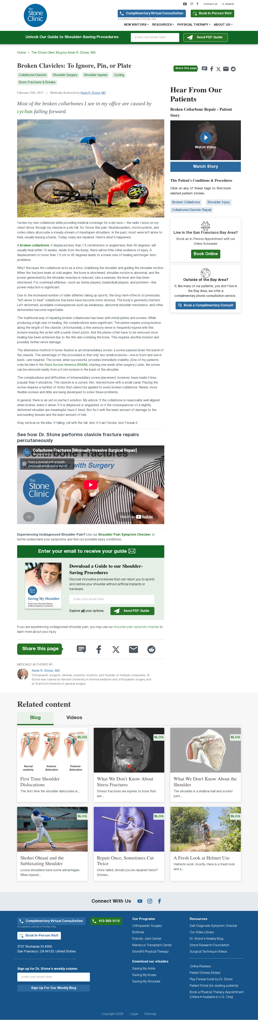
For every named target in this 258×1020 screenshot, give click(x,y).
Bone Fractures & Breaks (37, 82)
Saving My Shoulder (146, 981)
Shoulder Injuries (95, 75)
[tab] (35, 718)
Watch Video (205, 147)
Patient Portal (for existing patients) (214, 986)
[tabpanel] (129, 807)
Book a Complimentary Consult (208, 305)
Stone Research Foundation (209, 945)
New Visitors (135, 24)
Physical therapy (192, 24)
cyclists (25, 111)
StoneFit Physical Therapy (150, 951)
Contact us (210, 4)
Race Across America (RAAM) (66, 365)
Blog (35, 718)
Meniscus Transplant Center (152, 945)
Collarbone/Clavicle (32, 75)
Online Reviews (200, 966)
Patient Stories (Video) (205, 973)
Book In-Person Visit (215, 13)
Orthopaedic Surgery (147, 926)
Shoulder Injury (218, 202)
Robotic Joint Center (146, 939)
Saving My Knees (144, 975)
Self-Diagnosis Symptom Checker (213, 926)
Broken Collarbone (186, 202)
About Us (222, 24)
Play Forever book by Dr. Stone (211, 979)
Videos (74, 718)
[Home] (37, 15)
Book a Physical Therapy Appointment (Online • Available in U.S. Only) (216, 995)
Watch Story (205, 167)
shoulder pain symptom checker (136, 627)
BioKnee (138, 932)
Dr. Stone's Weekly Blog (206, 939)
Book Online (206, 254)
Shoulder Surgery (65, 75)
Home (21, 52)
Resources (162, 24)
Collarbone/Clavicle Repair (191, 210)
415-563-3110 (109, 921)
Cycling (119, 75)
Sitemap (150, 1014)
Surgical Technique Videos (208, 951)
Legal (134, 1014)
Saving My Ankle (143, 968)
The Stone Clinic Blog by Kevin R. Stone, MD (63, 52)
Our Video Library (202, 932)
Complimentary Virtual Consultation (154, 13)
